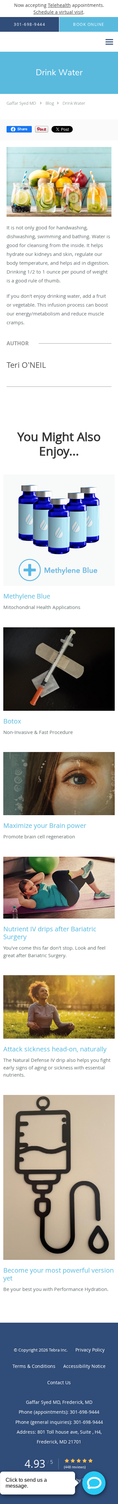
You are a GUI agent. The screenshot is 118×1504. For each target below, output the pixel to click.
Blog (50, 103)
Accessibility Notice (84, 1366)
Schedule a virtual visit (58, 12)
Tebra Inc (58, 1350)
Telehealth (59, 5)
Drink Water (74, 103)
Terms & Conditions (33, 1366)
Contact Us (59, 1382)
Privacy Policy (90, 1350)
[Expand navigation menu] (109, 42)
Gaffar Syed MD (21, 103)
